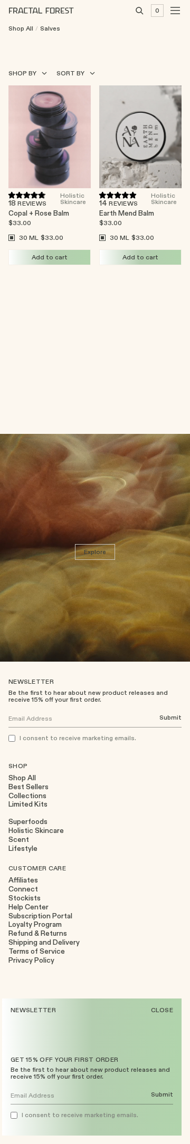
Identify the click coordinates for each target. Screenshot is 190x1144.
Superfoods (28, 821)
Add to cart (50, 257)
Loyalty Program (35, 924)
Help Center (28, 907)
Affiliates (23, 880)
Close (162, 1010)
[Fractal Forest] (49, 10)
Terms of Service (36, 951)
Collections (27, 795)
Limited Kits (28, 804)
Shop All (20, 28)
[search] (139, 10)
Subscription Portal (40, 916)
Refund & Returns (37, 933)
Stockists (24, 898)
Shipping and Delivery (44, 942)
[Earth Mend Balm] (140, 136)
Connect (23, 889)
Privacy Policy (31, 960)
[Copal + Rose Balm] (49, 136)
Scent (18, 839)
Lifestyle (22, 848)
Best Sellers (28, 786)
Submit (162, 1095)
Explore (95, 552)
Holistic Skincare (73, 198)
